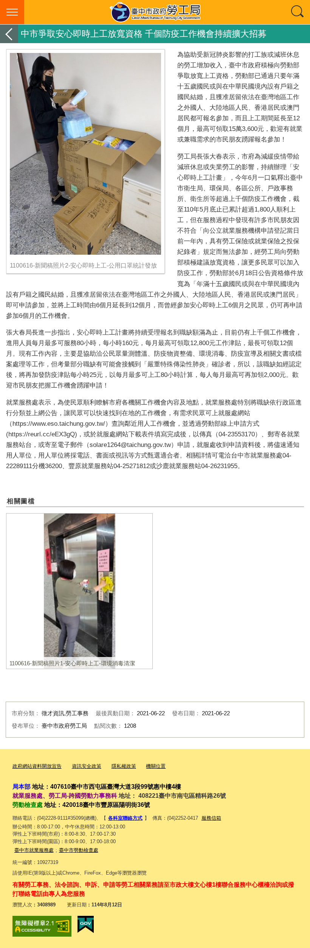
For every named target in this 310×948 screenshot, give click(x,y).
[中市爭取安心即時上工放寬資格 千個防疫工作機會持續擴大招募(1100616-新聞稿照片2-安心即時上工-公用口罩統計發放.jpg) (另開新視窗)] (85, 154)
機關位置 (156, 766)
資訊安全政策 (86, 766)
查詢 (298, 12)
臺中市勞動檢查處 (78, 850)
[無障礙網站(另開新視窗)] (41, 926)
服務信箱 (211, 818)
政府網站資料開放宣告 (37, 766)
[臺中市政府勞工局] (155, 12)
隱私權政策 (124, 766)
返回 (9, 34)
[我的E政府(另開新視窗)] (86, 924)
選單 (12, 12)
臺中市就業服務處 (34, 850)
